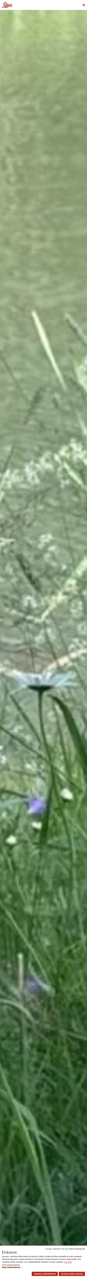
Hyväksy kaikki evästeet (72, 1273)
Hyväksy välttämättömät (45, 1273)
